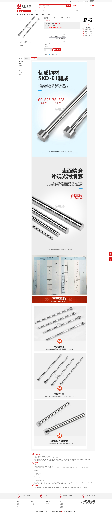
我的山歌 (65, 1)
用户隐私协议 (23, 1)
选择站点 (91, 1)
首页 (36, 10)
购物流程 (61, 506)
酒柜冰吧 (20, 67)
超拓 (88, 24)
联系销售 (73, 1)
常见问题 (47, 503)
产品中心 (52, 10)
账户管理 (61, 504)
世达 (47, 7)
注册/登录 (62, 503)
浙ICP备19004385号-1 (56, 511)
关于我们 (68, 10)
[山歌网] (25, 6)
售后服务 (61, 507)
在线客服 (79, 1)
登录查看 (57, 23)
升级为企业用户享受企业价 (59, 27)
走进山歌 (18, 503)
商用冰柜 (20, 65)
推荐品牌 (26, 58)
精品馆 (44, 10)
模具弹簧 (20, 72)
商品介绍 (34, 58)
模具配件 (24, 14)
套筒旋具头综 (41, 7)
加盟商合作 (33, 504)
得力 (44, 7)
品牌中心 (60, 10)
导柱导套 (20, 74)
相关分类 (20, 58)
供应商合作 (76, 10)
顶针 (28, 14)
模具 (21, 14)
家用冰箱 (20, 63)
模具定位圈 (21, 61)
